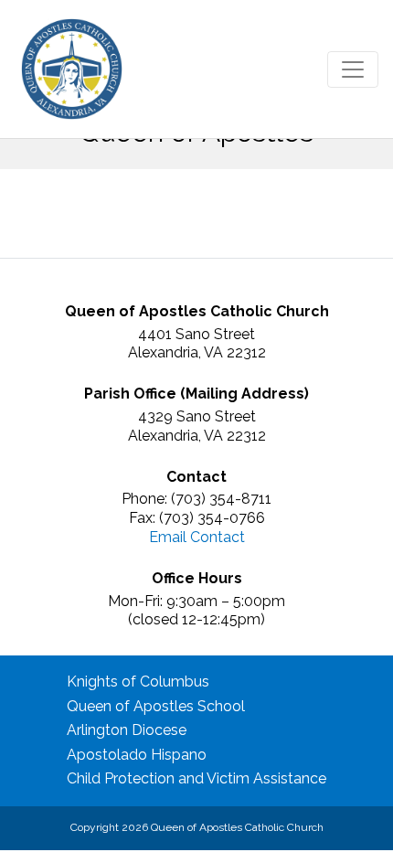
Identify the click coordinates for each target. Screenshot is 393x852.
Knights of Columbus (138, 681)
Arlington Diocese (126, 730)
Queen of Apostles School (156, 706)
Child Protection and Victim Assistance (196, 778)
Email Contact (197, 537)
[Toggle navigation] (352, 69)
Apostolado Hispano (137, 754)
